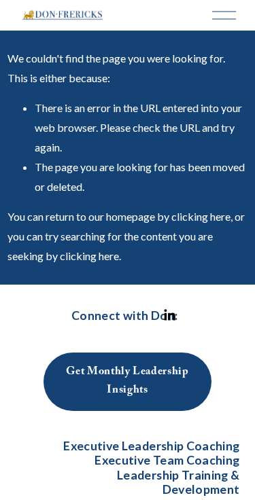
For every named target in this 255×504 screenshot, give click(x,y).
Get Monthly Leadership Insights (127, 381)
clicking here (201, 216)
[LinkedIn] (169, 315)
